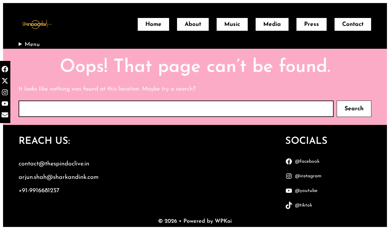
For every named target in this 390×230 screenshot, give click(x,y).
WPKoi (223, 221)
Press (311, 24)
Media (272, 24)
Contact (352, 24)
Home (153, 24)
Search (354, 109)
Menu (32, 45)
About (193, 24)
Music (232, 24)
